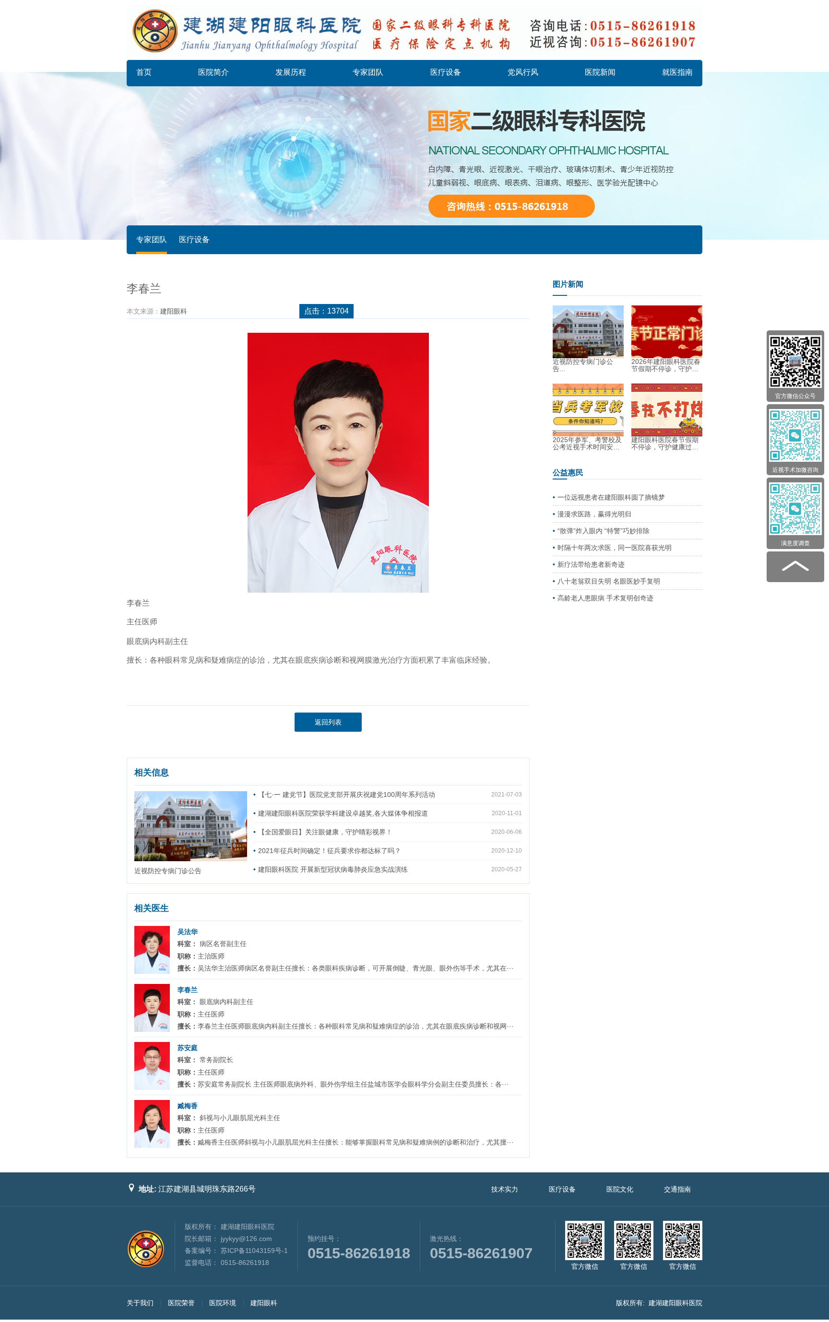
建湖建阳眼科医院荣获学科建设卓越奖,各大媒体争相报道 (343, 813)
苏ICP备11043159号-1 (254, 1250)
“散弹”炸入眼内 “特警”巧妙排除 (603, 531)
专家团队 (368, 72)
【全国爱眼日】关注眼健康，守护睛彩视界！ (325, 832)
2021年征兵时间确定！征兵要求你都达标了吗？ (329, 850)
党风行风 (523, 72)
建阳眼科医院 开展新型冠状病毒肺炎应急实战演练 (333, 869)
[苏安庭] (152, 1066)
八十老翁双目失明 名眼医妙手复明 (608, 581)
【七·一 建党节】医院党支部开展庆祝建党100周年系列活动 (346, 794)
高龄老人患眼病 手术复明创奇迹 (605, 598)
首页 (144, 72)
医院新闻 (600, 72)
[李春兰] (152, 1008)
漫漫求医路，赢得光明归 (594, 514)
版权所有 (629, 1303)
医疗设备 (445, 72)
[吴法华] (152, 950)
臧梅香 (188, 1106)
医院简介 (213, 72)
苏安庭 (188, 1048)
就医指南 (677, 72)
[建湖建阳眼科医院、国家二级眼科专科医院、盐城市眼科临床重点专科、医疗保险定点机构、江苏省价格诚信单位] (414, 31)
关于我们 (140, 1303)
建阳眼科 (173, 311)
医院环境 (222, 1303)
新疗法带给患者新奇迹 (591, 564)
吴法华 (188, 932)
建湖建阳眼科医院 (675, 1303)
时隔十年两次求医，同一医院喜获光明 (614, 547)
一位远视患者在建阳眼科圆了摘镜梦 (611, 497)
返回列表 (328, 722)
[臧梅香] (152, 1124)
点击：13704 (326, 311)
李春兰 (188, 990)
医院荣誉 (181, 1303)
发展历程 (290, 72)
